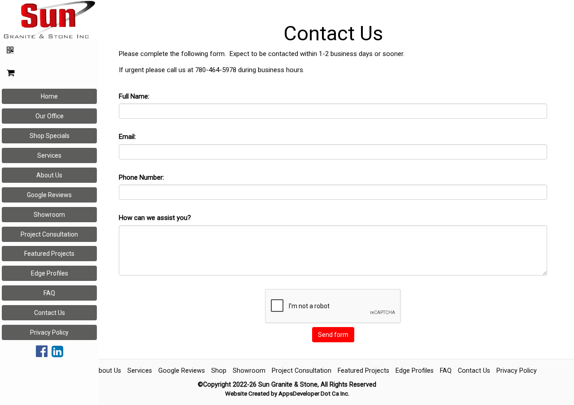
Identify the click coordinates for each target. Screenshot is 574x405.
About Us (49, 175)
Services (49, 155)
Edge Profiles (49, 273)
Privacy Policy (49, 332)
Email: (127, 137)
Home (49, 96)
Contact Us (49, 312)
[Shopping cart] (49, 73)
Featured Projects (49, 253)
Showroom (49, 214)
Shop (218, 370)
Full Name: (134, 96)
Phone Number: (141, 177)
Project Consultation (49, 234)
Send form (333, 334)
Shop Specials (50, 135)
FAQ (49, 293)
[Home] (49, 19)
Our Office (49, 116)
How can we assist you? (155, 218)
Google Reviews (49, 194)
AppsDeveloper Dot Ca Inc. (313, 393)
